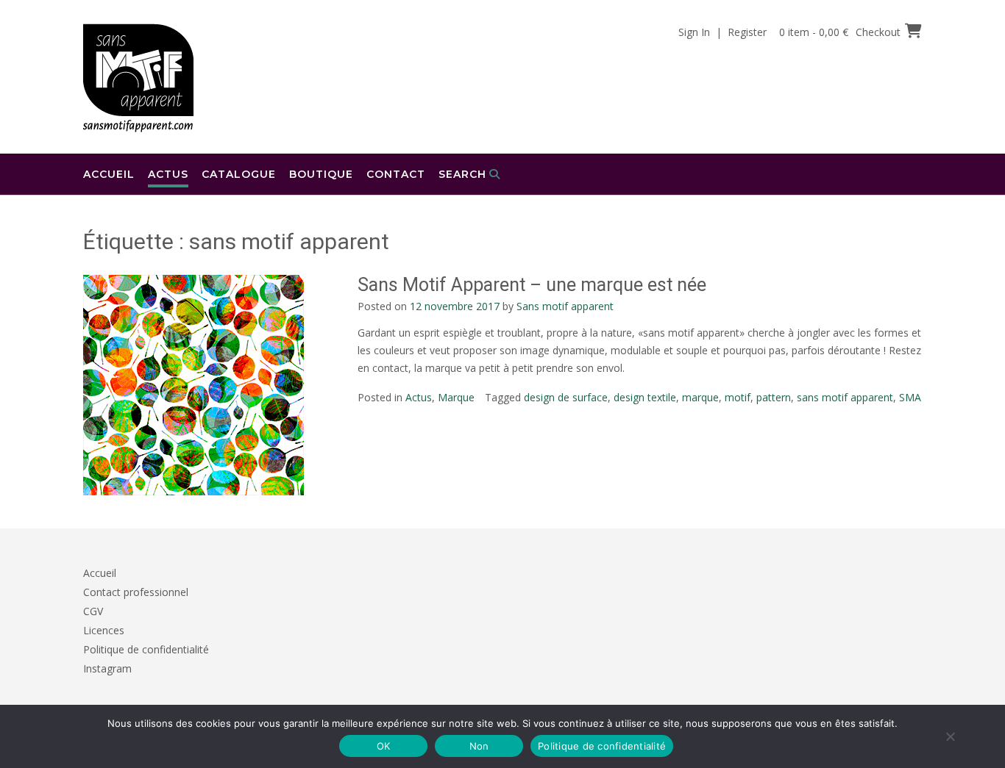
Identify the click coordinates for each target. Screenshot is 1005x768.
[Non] (950, 736)
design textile (645, 397)
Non (479, 746)
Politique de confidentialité (146, 649)
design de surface (566, 397)
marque (700, 397)
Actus (168, 174)
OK (384, 746)
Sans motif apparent (565, 306)
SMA (910, 397)
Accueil (109, 174)
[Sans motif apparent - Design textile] (138, 78)
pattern (773, 397)
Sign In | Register (722, 32)
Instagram (107, 668)
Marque (456, 397)
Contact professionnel (135, 592)
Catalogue (239, 174)
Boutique (321, 174)
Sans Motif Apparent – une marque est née (532, 284)
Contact (395, 174)
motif (737, 397)
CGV (93, 611)
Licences (103, 630)
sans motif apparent (845, 397)
